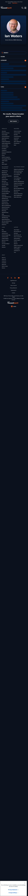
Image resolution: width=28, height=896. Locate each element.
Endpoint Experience (6, 141)
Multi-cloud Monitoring (6, 205)
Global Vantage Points (6, 143)
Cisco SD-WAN (17, 179)
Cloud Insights (4, 134)
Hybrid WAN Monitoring (6, 196)
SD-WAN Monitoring (6, 215)
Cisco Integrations (17, 178)
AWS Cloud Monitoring (18, 171)
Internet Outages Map (6, 235)
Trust (15, 252)
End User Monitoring (6, 191)
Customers (4, 262)
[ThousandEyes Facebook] (7, 278)
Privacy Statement (13, 287)
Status (15, 243)
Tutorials (3, 245)
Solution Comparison (6, 157)
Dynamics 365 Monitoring (19, 181)
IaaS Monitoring (5, 198)
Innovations (4, 148)
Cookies (13, 292)
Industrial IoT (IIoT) (5, 200)
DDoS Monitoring (5, 188)
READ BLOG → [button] (15, 3)
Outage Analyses (5, 238)
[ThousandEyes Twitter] (11, 278)
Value (3, 162)
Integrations (4, 150)
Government (16, 138)
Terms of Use (13, 285)
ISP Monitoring (5, 202)
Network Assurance (5, 207)
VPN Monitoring (5, 217)
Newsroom (4, 264)
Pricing (3, 155)
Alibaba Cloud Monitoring (19, 169)
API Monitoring (5, 170)
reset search (13, 121)
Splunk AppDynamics (18, 195)
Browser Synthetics (5, 132)
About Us (3, 257)
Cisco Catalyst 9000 (18, 172)
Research (3, 241)
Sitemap (13, 283)
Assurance (4, 131)
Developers (4, 231)
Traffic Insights (4, 160)
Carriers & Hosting (17, 131)
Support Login (17, 247)
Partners (3, 267)
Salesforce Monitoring (18, 193)
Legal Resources (13, 280)
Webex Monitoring (17, 197)
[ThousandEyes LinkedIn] (15, 278)
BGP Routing (4, 172)
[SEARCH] (22, 8)
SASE (3, 214)
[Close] (24, 883)
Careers (3, 259)
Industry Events (5, 233)
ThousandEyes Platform (6, 158)
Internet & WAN (5, 145)
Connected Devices (5, 136)
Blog (3, 229)
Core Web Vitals (5, 182)
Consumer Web (17, 132)
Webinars (4, 247)
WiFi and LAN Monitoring (7, 221)
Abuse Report (16, 229)
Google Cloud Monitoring (19, 183)
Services (15, 241)
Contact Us (4, 261)
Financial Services (17, 136)
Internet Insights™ (5, 146)
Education (16, 134)
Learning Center (5, 236)
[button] (13, 306)
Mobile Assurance (5, 203)
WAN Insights (4, 164)
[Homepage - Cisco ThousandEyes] (7, 8)
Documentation (17, 231)
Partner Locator (5, 266)
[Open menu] (25, 8)
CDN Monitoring (5, 174)
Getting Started (17, 238)
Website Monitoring (6, 219)
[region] (13, 888)
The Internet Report (5, 243)
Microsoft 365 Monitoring (19, 188)
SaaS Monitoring (5, 212)
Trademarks (13, 290)
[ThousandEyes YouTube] (19, 278)
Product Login (17, 240)
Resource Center (5, 240)
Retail (15, 145)
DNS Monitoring (5, 189)
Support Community (18, 245)
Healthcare (16, 139)
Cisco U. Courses (17, 236)
